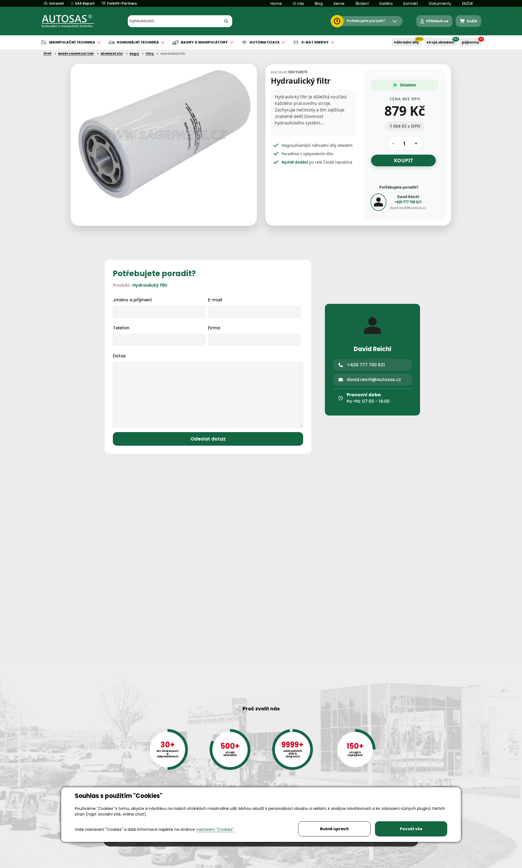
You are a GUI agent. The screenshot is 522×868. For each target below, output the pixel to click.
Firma (214, 328)
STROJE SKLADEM (440, 42)
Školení (362, 3)
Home (276, 3)
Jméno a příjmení (132, 300)
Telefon (121, 328)
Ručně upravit (334, 829)
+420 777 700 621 (408, 201)
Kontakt (410, 3)
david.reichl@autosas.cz (408, 207)
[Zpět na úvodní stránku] (72, 21)
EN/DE (467, 3)
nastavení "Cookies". (215, 829)
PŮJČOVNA (470, 42)
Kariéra (386, 3)
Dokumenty (440, 3)
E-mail (215, 300)
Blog (319, 3)
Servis (339, 3)
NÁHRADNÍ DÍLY (406, 42)
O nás (298, 3)
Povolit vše (411, 829)
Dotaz (119, 356)
